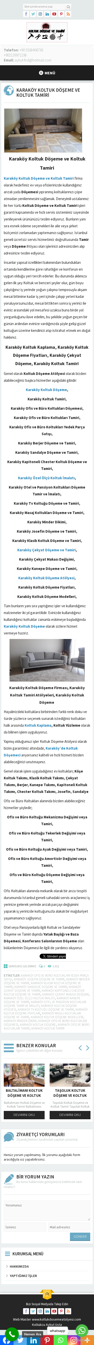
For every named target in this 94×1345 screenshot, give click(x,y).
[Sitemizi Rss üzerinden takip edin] (68, 14)
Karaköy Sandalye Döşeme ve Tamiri (40, 987)
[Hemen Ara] (12, 1334)
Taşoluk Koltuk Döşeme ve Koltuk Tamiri (70, 1095)
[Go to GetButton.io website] (82, 1340)
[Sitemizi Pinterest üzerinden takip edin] (61, 14)
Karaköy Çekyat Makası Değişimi (65, 994)
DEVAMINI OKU (24, 1114)
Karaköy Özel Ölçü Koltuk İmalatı (29, 998)
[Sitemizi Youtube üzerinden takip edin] (54, 14)
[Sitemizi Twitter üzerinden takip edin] (33, 14)
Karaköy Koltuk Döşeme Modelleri (57, 1017)
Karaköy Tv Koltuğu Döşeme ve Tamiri (46, 1009)
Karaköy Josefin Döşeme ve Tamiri (39, 979)
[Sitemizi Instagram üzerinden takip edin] (40, 14)
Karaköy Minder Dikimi (20, 1021)
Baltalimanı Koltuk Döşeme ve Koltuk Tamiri (24, 1095)
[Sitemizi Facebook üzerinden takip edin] (26, 14)
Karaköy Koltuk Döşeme (38, 1024)
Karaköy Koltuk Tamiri (47, 1028)
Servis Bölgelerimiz (22, 966)
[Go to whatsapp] (82, 1330)
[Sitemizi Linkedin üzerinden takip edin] (47, 14)
